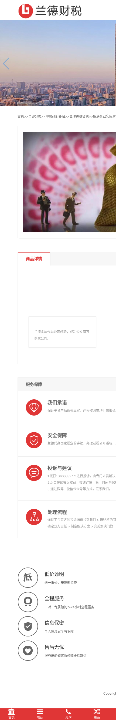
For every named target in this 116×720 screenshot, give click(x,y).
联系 (97, 717)
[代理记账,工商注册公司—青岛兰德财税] (50, 10)
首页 (21, 116)
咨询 (68, 717)
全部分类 (34, 116)
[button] (6, 63)
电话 (40, 717)
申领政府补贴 (55, 116)
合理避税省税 (79, 116)
